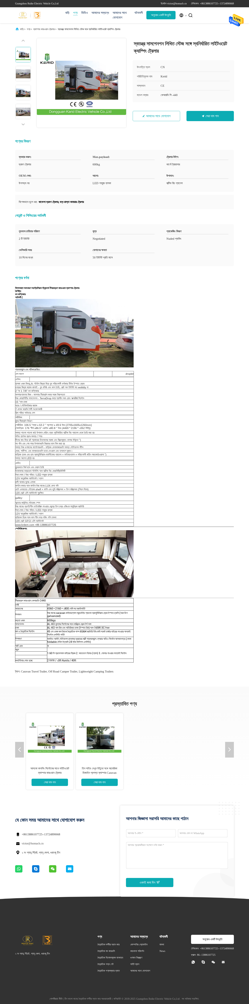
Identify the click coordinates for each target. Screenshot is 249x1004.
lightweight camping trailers (96, 671)
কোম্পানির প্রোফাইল (138, 944)
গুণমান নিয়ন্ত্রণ (136, 957)
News (162, 951)
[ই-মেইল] (74, 871)
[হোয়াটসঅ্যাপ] (23, 871)
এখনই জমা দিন (148, 882)
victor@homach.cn (33, 843)
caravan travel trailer (34, 671)
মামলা (161, 944)
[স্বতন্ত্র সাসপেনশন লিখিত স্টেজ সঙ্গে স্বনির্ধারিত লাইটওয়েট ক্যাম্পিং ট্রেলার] (81, 83)
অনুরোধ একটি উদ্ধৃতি (161, 15)
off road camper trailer (62, 671)
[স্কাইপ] (40, 871)
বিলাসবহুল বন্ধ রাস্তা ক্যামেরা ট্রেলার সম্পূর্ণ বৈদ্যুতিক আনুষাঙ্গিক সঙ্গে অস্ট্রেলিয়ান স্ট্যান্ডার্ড (149, 773)
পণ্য (75, 13)
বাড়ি (67, 13)
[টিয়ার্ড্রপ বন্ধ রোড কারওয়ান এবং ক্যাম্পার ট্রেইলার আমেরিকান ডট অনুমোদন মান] (99, 737)
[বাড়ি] (29, 15)
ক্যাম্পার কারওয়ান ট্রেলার (44, 29)
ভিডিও (84, 13)
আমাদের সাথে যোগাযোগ (120, 15)
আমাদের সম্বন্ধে (100, 13)
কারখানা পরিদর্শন (137, 951)
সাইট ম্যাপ (134, 964)
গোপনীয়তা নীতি (56, 998)
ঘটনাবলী (139, 13)
